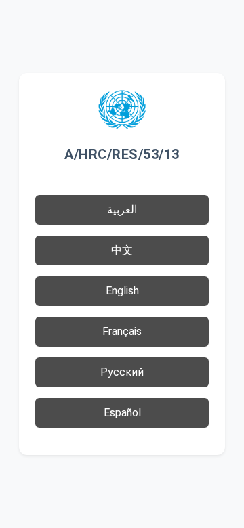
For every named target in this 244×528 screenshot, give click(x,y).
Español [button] (122, 412)
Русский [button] (122, 372)
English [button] (122, 290)
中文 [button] (122, 250)
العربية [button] (122, 209)
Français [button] (122, 331)
